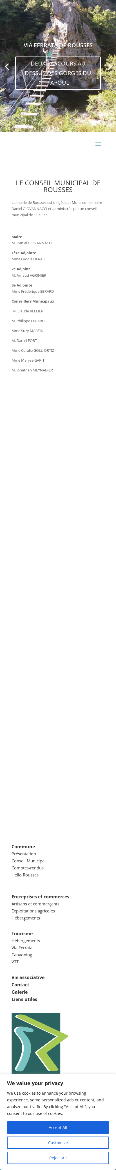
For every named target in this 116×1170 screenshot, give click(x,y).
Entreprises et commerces (40, 897)
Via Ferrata (22, 947)
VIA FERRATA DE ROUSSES (58, 45)
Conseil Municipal (29, 861)
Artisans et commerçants (35, 904)
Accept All (58, 1127)
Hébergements (26, 918)
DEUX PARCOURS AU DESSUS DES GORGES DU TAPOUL (58, 73)
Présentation (24, 853)
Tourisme (22, 933)
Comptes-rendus (28, 868)
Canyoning (22, 954)
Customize (58, 1142)
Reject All (58, 1157)
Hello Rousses (25, 875)
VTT (15, 961)
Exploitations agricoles (33, 911)
